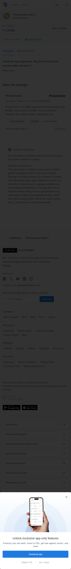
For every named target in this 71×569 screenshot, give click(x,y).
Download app (35, 554)
